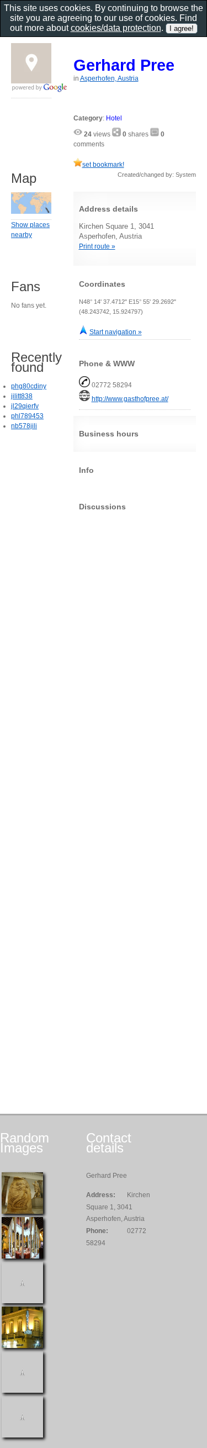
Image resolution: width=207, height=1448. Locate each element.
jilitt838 (22, 396)
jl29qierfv (25, 406)
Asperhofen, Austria (109, 78)
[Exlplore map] (31, 211)
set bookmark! (103, 165)
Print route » (97, 246)
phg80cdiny (28, 386)
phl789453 (27, 416)
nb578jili (24, 426)
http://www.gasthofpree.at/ (130, 399)
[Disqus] (135, 657)
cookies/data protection (116, 28)
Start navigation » (115, 332)
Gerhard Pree (123, 65)
